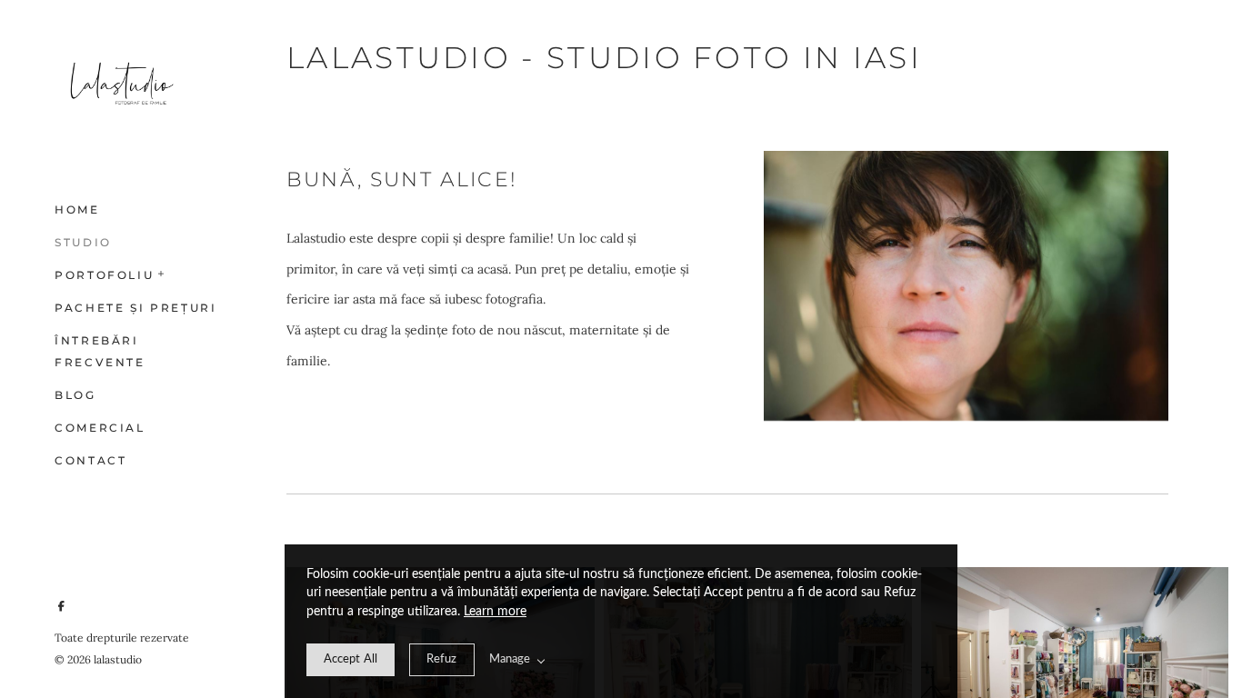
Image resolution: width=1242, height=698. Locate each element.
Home (77, 209)
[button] (162, 272)
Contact (90, 460)
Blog (75, 395)
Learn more (495, 611)
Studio (83, 242)
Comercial (100, 427)
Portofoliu (104, 275)
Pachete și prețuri (136, 307)
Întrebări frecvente (100, 351)
